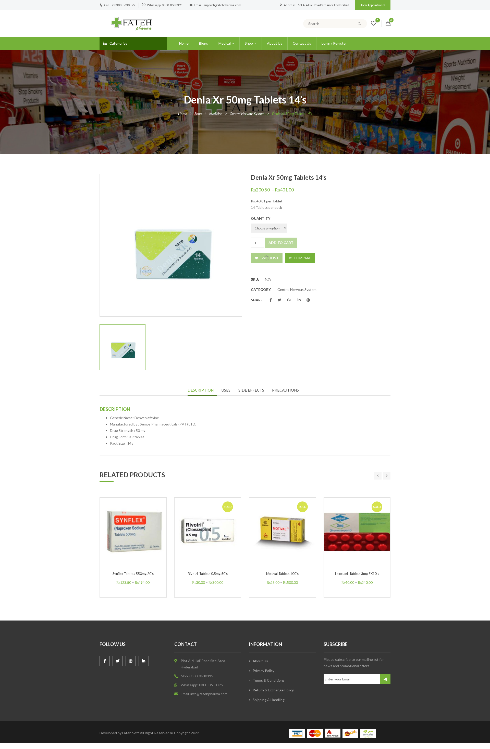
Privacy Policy (263, 670)
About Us (274, 43)
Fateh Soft (130, 733)
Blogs (203, 43)
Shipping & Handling (269, 700)
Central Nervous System (247, 113)
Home (184, 43)
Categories (118, 43)
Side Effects (251, 390)
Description (201, 390)
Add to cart (280, 242)
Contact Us (302, 43)
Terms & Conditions (269, 680)
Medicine (215, 113)
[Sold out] (213, 542)
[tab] (202, 390)
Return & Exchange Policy (273, 690)
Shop (249, 43)
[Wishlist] (373, 24)
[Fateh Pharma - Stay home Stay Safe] (131, 23)
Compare (302, 258)
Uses (226, 390)
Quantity (260, 218)
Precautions (285, 390)
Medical (224, 43)
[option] (171, 245)
